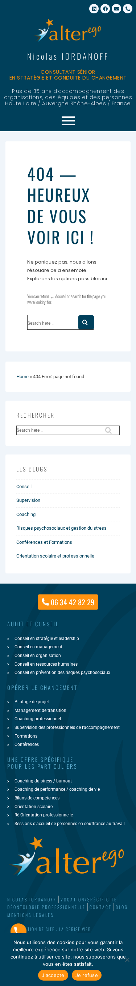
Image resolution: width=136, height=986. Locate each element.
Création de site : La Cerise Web (53, 929)
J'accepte (53, 975)
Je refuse (86, 975)
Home (22, 376)
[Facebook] (105, 8)
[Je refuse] (127, 959)
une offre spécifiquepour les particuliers (42, 763)
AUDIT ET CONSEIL (33, 624)
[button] (68, 929)
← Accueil (58, 296)
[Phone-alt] (127, 8)
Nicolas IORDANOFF (68, 56)
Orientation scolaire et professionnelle (55, 556)
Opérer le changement (42, 687)
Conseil (24, 486)
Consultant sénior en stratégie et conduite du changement (68, 75)
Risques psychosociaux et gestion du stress (61, 528)
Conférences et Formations (44, 542)
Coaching (26, 514)
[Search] (86, 322)
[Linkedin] (94, 8)
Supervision (28, 500)
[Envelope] (116, 8)
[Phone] (18, 931)
